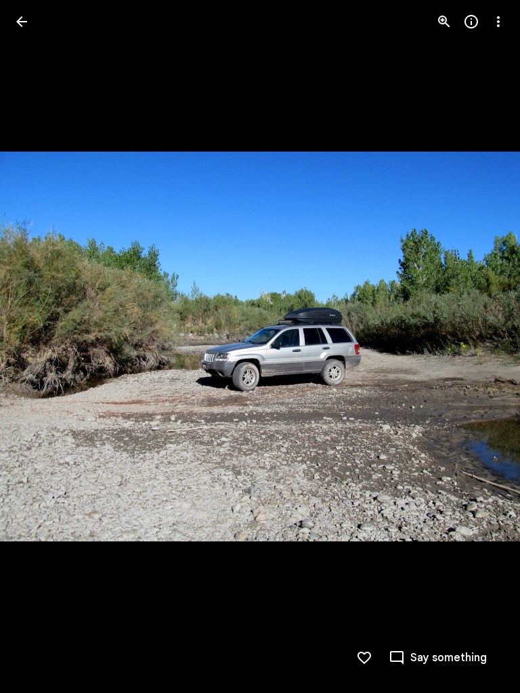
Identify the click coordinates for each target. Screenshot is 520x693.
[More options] (498, 21)
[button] (38, 346)
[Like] (364, 658)
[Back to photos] (21, 21)
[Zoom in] (444, 21)
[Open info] (471, 21)
